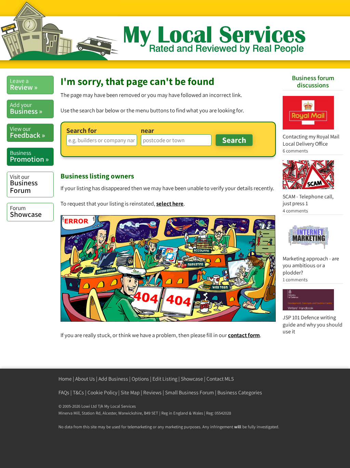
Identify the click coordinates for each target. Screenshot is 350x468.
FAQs (63, 392)
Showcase (26, 211)
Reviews (152, 392)
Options (140, 378)
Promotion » (29, 156)
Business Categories (239, 392)
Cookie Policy (102, 392)
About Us (85, 378)
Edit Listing (164, 378)
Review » (24, 84)
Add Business (113, 378)
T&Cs (78, 392)
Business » (26, 108)
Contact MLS (220, 378)
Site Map (130, 392)
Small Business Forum (189, 392)
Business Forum (24, 184)
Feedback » (27, 132)
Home (65, 378)
